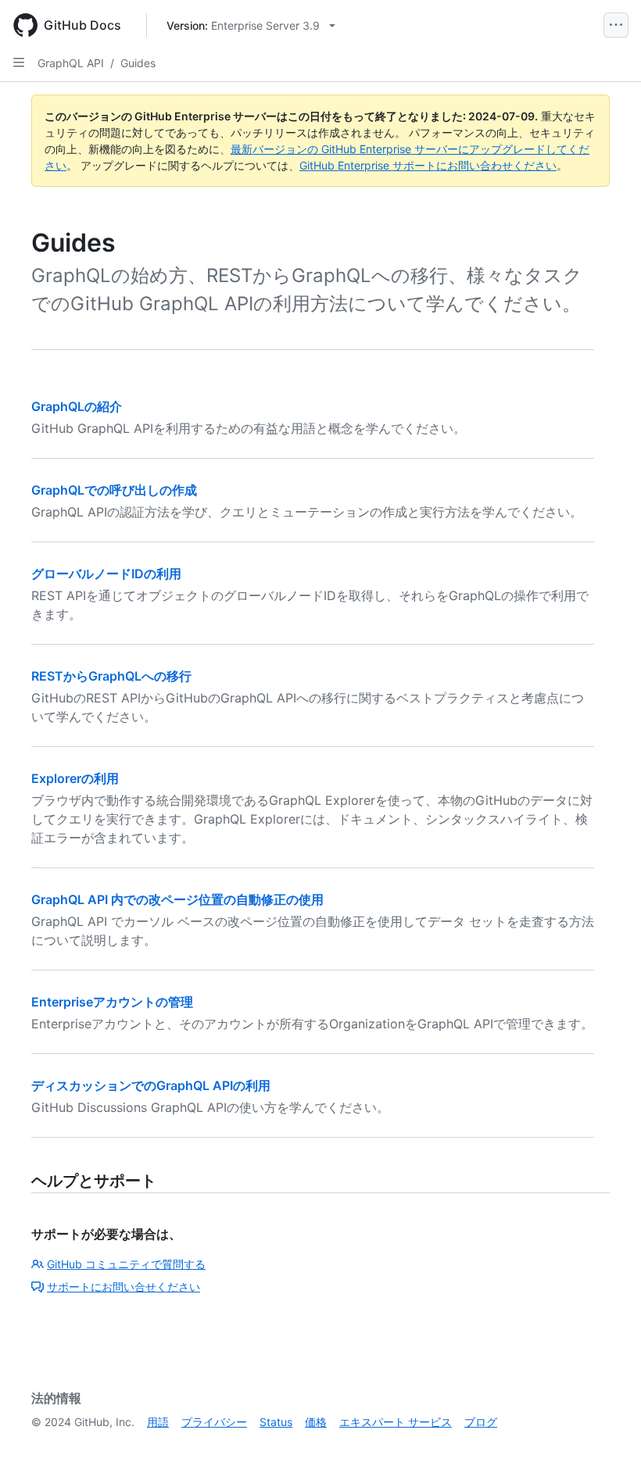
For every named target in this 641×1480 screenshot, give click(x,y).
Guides (138, 63)
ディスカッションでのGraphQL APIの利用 (150, 1085)
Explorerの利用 (75, 778)
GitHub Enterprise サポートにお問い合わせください (428, 165)
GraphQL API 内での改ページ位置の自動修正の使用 (177, 899)
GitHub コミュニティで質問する (126, 1264)
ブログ (480, 1421)
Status (276, 1421)
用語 (158, 1421)
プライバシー (214, 1421)
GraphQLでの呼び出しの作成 (114, 490)
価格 (316, 1421)
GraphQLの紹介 (76, 406)
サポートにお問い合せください (123, 1286)
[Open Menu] (615, 25)
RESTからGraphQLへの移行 (111, 676)
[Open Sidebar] (18, 62)
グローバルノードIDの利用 (106, 573)
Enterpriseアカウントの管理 (112, 1002)
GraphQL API (71, 63)
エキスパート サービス (395, 1421)
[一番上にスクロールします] (606, 1445)
